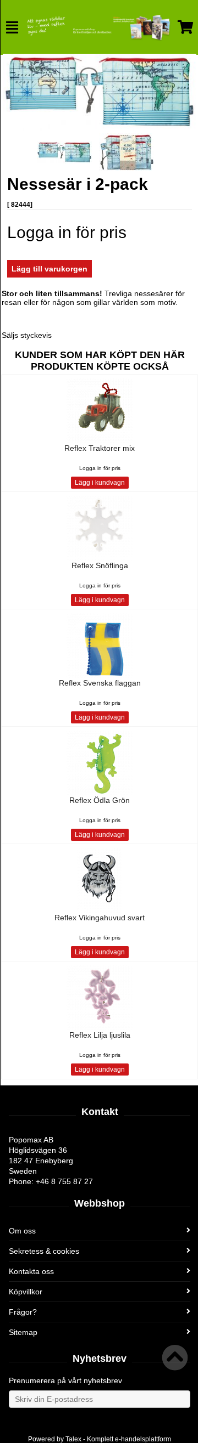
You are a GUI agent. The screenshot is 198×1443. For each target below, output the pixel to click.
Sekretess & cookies (44, 1251)
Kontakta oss (31, 1271)
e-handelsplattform (143, 1439)
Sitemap (23, 1332)
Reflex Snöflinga (100, 565)
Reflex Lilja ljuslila (99, 1035)
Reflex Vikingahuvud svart (99, 917)
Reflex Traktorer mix (99, 448)
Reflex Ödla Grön (99, 800)
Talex (73, 1439)
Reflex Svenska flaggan (100, 682)
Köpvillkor (25, 1291)
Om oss (22, 1230)
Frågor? (23, 1312)
